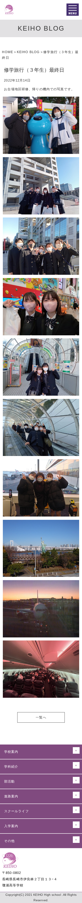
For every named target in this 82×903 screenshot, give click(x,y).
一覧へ (41, 717)
